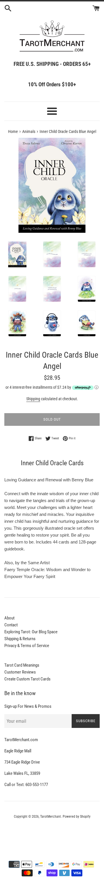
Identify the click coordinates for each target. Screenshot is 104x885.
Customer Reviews (20, 672)
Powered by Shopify (76, 817)
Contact (11, 624)
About (9, 618)
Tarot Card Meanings (21, 665)
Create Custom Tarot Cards (27, 679)
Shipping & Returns (20, 638)
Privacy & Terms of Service (26, 645)
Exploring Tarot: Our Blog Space (30, 631)
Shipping (33, 398)
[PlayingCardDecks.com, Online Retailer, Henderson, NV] (52, 832)
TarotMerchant (50, 817)
